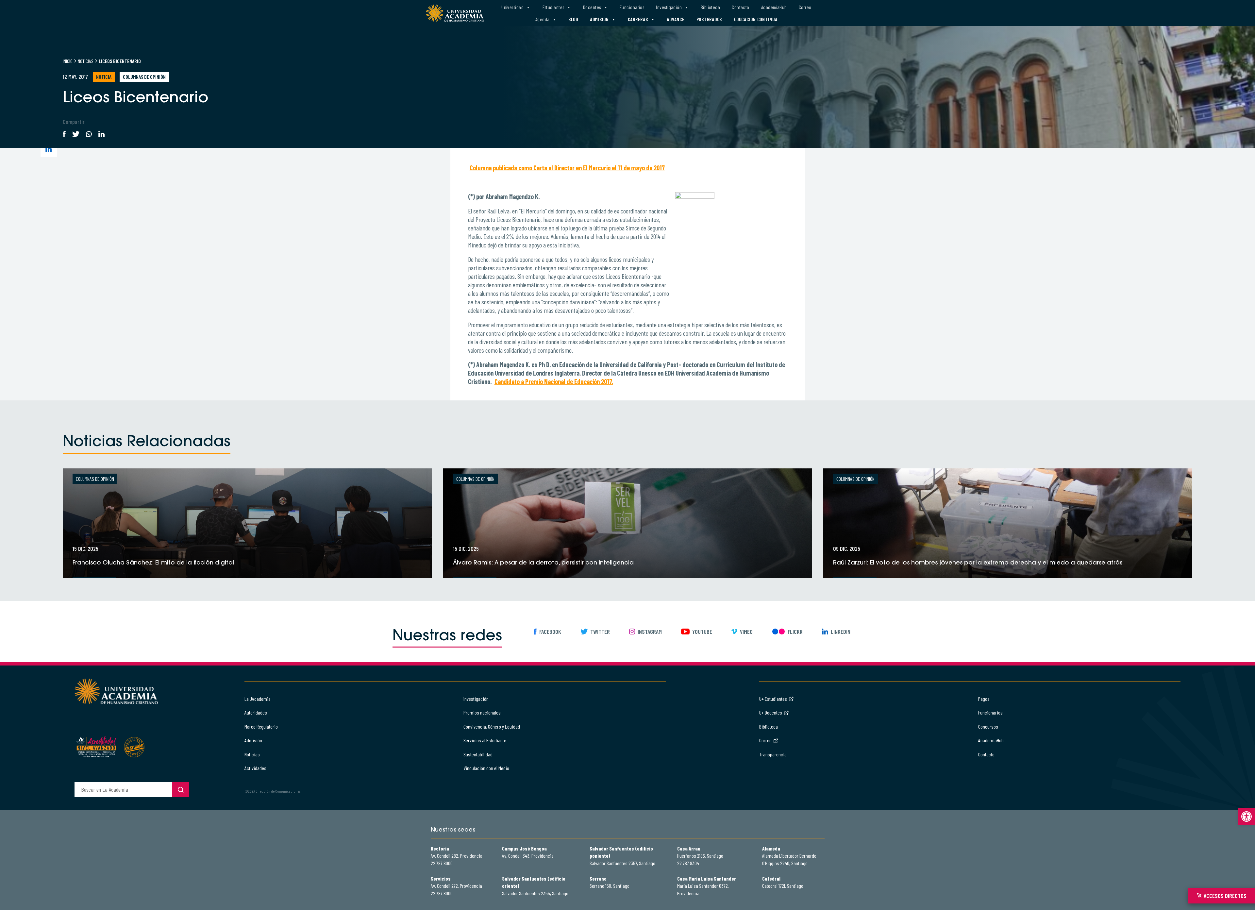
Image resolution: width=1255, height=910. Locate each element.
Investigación (669, 7)
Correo (805, 7)
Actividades (255, 768)
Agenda (542, 19)
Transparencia (773, 754)
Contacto (740, 7)
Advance (675, 19)
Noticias (85, 61)
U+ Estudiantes (773, 699)
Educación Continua (756, 19)
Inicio (68, 61)
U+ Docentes (770, 712)
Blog (573, 19)
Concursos (988, 726)
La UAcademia (257, 699)
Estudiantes (553, 7)
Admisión (599, 19)
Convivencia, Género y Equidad (491, 726)
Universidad (512, 7)
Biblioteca (710, 7)
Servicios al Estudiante (484, 740)
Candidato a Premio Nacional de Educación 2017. (553, 381)
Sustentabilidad (478, 754)
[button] (1246, 816)
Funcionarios (632, 7)
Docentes (592, 7)
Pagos (984, 699)
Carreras (638, 19)
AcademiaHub (774, 7)
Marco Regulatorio (261, 726)
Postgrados (709, 19)
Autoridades (255, 712)
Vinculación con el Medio (486, 768)
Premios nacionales (482, 712)
